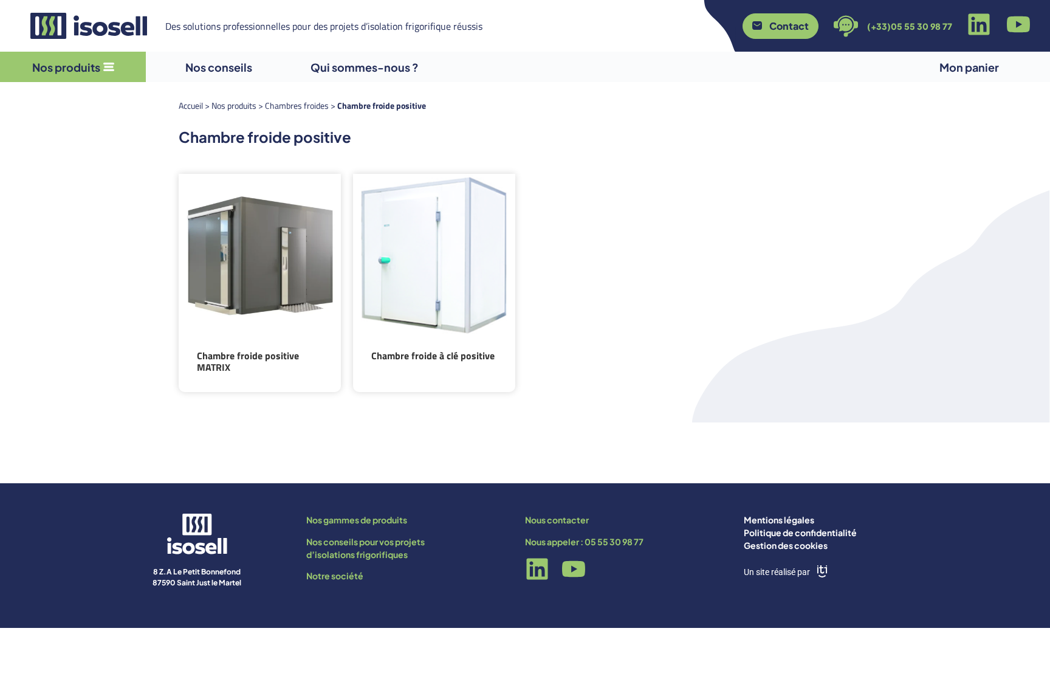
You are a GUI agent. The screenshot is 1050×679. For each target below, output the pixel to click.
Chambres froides (297, 105)
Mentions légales (779, 519)
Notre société (334, 575)
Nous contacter (557, 519)
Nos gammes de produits (356, 519)
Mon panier (969, 67)
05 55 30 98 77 (614, 541)
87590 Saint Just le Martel (197, 582)
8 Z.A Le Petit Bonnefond (197, 571)
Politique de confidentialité (800, 532)
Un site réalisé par (777, 572)
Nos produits (233, 105)
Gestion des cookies (786, 545)
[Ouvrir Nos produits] (108, 67)
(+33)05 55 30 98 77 (909, 26)
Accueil (191, 105)
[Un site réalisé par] (822, 571)
